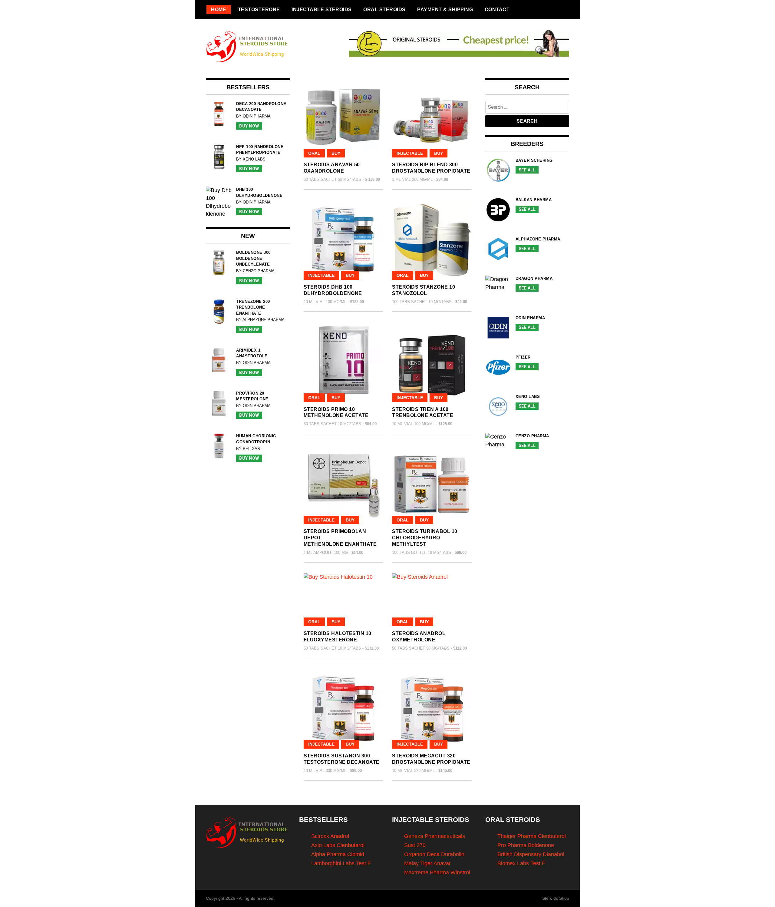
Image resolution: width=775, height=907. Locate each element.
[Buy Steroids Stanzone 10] (432, 240)
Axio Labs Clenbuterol (337, 845)
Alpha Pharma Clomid (337, 854)
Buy (335, 153)
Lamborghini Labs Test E (341, 863)
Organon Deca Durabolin (434, 854)
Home (218, 9)
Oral (314, 153)
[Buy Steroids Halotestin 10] (343, 599)
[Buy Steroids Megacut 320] (432, 709)
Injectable (410, 153)
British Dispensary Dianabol (530, 854)
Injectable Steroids (322, 9)
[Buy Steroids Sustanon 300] (343, 709)
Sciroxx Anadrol (330, 836)
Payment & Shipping (445, 9)
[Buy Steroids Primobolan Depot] (343, 485)
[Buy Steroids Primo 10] (343, 362)
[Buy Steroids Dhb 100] (343, 240)
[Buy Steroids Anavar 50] (343, 118)
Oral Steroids (384, 9)
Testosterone (259, 9)
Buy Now (249, 126)
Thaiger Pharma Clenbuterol (531, 836)
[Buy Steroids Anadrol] (432, 599)
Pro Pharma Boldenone (525, 845)
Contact (497, 9)
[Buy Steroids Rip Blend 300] (432, 118)
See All (527, 169)
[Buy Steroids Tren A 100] (432, 362)
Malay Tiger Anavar (427, 863)
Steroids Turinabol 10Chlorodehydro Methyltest (424, 538)
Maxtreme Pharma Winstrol (437, 872)
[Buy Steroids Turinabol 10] (432, 485)
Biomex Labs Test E (521, 863)
